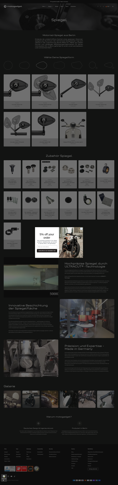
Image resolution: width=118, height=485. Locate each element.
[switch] (4, 480)
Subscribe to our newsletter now (47, 250)
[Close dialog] (81, 229)
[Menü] (6, 475)
